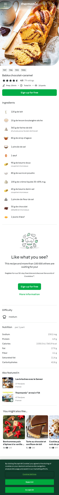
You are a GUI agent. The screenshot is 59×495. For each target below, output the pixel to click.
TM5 (17, 70)
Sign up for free (29, 92)
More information (29, 294)
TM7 (4, 70)
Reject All (29, 482)
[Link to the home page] (29, 5)
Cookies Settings (29, 474)
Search (53, 7)
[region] (29, 477)
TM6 (11, 70)
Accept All (29, 490)
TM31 (23, 70)
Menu (5, 7)
